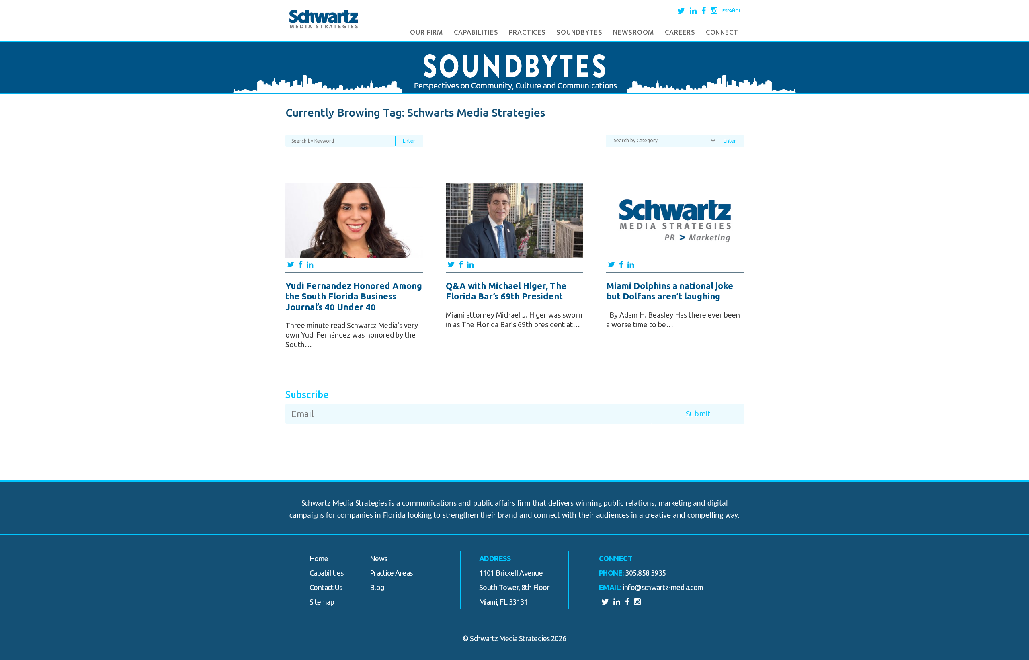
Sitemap (322, 602)
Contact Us (326, 587)
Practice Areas (391, 573)
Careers (680, 33)
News (378, 558)
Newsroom (633, 33)
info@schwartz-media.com (663, 587)
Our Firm (426, 33)
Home (319, 558)
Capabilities (476, 33)
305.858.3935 (645, 573)
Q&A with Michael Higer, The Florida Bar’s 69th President (506, 291)
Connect (722, 33)
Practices (527, 33)
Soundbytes (579, 33)
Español (731, 10)
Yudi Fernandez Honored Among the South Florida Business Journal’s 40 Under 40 (353, 296)
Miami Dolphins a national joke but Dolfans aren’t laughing (669, 291)
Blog (377, 587)
